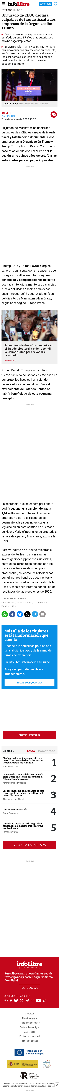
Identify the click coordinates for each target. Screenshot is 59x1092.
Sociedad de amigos (29, 1027)
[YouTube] (38, 1000)
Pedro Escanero (10, 813)
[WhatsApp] (6, 1001)
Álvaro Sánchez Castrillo (14, 783)
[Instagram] (32, 1001)
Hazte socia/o (29, 987)
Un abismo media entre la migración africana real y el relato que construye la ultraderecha (23, 825)
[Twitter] (21, 1001)
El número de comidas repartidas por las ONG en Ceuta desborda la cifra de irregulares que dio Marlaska (23, 760)
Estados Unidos (9, 606)
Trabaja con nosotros (30, 1023)
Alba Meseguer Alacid (13, 799)
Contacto (29, 1013)
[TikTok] (44, 1000)
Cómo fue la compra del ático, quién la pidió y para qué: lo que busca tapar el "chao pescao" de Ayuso (23, 776)
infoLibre (6, 113)
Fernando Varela (10, 832)
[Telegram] (27, 1001)
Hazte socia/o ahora (29, 682)
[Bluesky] (16, 1001)
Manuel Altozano (11, 766)
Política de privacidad (30, 1036)
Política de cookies (29, 1041)
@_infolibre (9, 116)
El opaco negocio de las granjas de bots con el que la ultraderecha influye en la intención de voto (23, 793)
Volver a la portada (29, 845)
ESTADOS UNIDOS (12, 10)
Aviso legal (29, 1032)
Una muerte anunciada (15, 809)
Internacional (8, 602)
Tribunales (40, 602)
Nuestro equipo (29, 1018)
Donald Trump (24, 602)
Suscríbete (45, 4)
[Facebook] (11, 1000)
